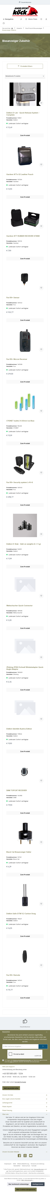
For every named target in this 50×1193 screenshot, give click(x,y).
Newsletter (17, 1166)
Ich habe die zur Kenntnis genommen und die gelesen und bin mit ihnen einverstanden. (26, 1061)
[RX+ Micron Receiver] (25, 340)
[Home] (12, 28)
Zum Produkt (25, 135)
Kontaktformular (20, 1082)
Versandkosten (39, 1169)
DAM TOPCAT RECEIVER (16, 790)
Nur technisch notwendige (19, 1184)
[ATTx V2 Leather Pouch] (25, 156)
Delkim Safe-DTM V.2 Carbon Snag (21, 914)
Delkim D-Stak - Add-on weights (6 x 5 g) (23, 544)
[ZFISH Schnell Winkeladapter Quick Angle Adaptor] (25, 648)
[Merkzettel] (41, 19)
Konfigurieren (38, 1184)
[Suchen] (21, 19)
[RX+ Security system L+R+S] (25, 464)
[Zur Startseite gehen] (25, 11)
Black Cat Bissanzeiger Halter (18, 852)
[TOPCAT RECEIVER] (25, 772)
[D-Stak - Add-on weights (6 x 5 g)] (25, 525)
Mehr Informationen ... (27, 1180)
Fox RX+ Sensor (12, 298)
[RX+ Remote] (25, 956)
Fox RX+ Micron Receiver (16, 359)
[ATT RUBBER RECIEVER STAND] (25, 217)
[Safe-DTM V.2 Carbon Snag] (25, 895)
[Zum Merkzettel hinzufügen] (41, 103)
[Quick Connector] (25, 587)
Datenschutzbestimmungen (22, 1060)
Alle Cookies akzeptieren (25, 1189)
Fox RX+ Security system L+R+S (19, 482)
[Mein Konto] (46, 19)
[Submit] (43, 1046)
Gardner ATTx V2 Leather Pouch (19, 174)
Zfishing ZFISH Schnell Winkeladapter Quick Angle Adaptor (24, 668)
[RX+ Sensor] (25, 279)
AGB (11, 1062)
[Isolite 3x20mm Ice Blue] (25, 402)
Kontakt (34, 1166)
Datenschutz (26, 1166)
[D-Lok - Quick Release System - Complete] (25, 94)
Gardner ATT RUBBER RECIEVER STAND (23, 236)
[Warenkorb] (3, 23)
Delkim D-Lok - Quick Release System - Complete (23, 114)
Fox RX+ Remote (13, 975)
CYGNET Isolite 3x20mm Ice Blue (20, 421)
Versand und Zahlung (37, 1164)
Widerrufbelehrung (23, 1164)
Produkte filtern (26, 66)
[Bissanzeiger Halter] (25, 833)
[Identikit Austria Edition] (25, 710)
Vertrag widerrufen (11, 1088)
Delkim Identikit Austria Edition (19, 729)
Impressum (7, 1164)
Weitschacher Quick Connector (19, 606)
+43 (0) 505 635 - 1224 (12, 1073)
